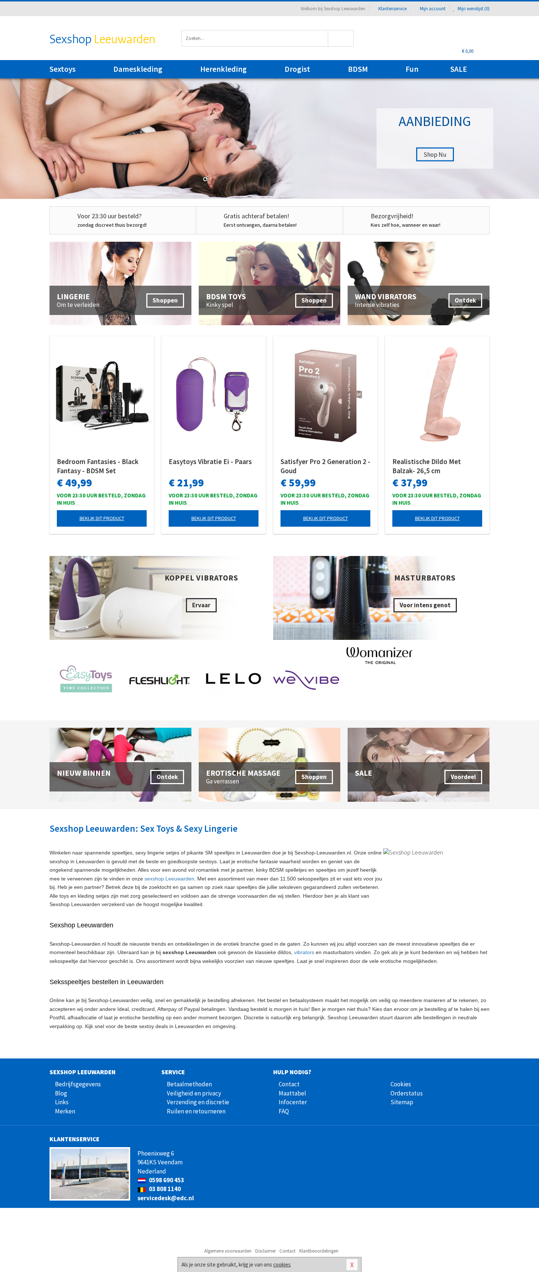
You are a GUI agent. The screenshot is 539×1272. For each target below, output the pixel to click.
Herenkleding (223, 69)
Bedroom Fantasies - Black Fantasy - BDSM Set (98, 466)
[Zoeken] (341, 38)
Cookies (400, 1084)
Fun (412, 69)
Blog (61, 1093)
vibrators (304, 952)
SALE (458, 69)
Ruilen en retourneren (196, 1111)
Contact (289, 1084)
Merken (65, 1111)
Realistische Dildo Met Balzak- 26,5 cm (426, 466)
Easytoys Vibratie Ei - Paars (210, 461)
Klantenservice (392, 8)
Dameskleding (137, 69)
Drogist (297, 69)
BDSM (358, 69)
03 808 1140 (164, 1189)
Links (62, 1102)
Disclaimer (265, 1251)
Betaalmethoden (189, 1084)
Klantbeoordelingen (318, 1251)
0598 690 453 (166, 1180)
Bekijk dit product (102, 518)
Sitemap (401, 1102)
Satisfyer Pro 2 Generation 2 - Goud (325, 466)
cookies (282, 1264)
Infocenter (293, 1102)
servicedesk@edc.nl (166, 1198)
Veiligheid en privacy (194, 1093)
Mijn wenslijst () (472, 8)
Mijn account (432, 8)
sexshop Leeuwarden (169, 879)
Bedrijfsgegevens (78, 1084)
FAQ (284, 1111)
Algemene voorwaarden (228, 1251)
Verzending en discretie (198, 1102)
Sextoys (63, 69)
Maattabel (292, 1093)
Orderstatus (406, 1093)
